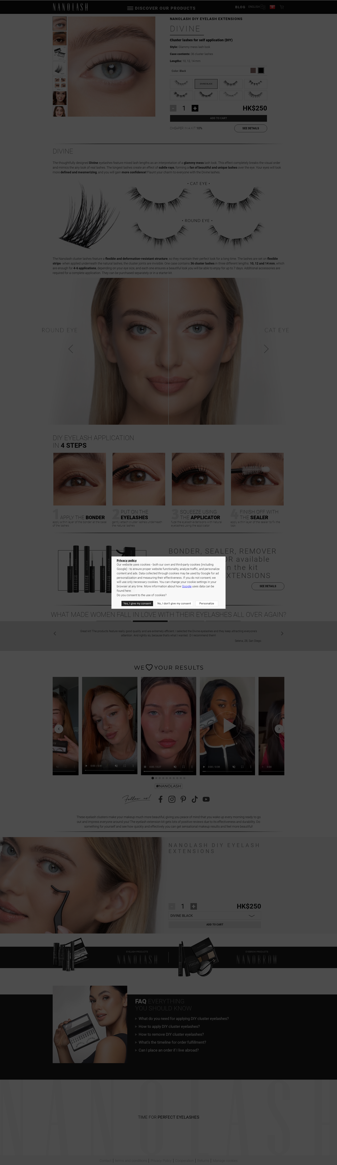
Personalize (206, 603)
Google (186, 586)
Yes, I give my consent (137, 603)
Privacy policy (127, 560)
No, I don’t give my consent (174, 603)
